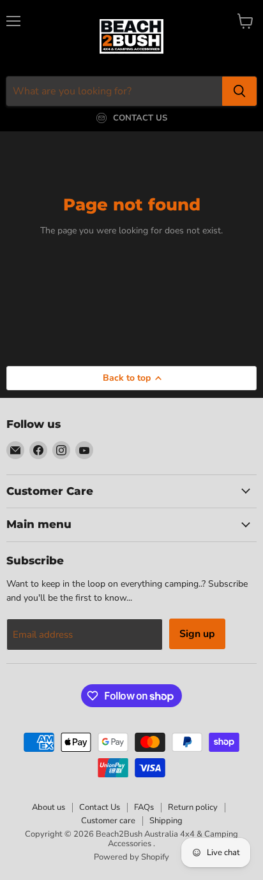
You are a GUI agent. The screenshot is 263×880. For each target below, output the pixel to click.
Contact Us (99, 807)
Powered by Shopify (131, 857)
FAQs (144, 807)
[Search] (239, 91)
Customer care (108, 820)
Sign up (197, 634)
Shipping (166, 820)
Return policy (193, 807)
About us (48, 807)
